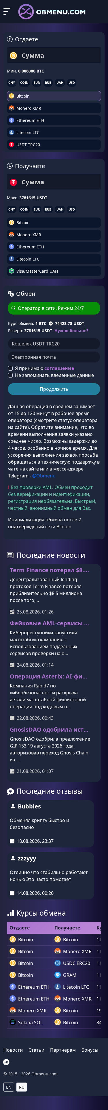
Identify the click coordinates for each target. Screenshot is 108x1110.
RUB (48, 82)
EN (9, 1087)
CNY (11, 82)
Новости (13, 1050)
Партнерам (63, 1050)
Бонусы (90, 1050)
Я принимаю (44, 368)
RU (21, 1087)
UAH (59, 82)
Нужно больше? (71, 330)
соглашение (59, 368)
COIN (24, 82)
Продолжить (54, 389)
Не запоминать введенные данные (54, 375)
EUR (37, 82)
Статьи (36, 1050)
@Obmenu (44, 476)
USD (72, 82)
